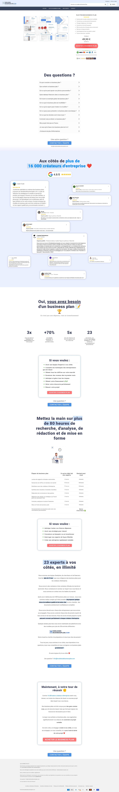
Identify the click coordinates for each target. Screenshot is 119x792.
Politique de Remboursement (71, 786)
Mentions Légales (89, 786)
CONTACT (73, 8)
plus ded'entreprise (56, 163)
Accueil (44, 8)
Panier (113, 4)
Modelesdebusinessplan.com (29, 789)
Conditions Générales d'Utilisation (32, 786)
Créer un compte (114, 1)
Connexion (107, 1)
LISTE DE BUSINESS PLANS (55, 8)
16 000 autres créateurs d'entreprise (58, 695)
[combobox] (88, 4)
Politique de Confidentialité (59, 786)
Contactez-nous (81, 786)
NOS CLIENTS (66, 8)
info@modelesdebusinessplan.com (64, 658)
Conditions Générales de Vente (46, 786)
